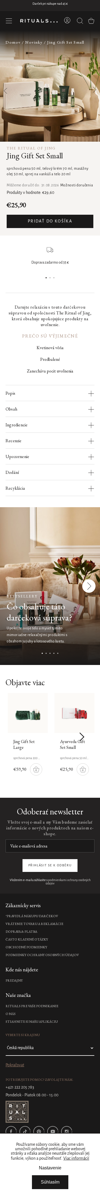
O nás (11, 1014)
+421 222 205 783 (20, 1087)
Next (89, 586)
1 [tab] (46, 277)
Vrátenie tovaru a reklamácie (34, 924)
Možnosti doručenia (76, 185)
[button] (91, 87)
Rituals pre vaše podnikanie (32, 1006)
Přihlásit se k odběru (50, 865)
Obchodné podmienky (26, 947)
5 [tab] (57, 653)
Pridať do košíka (50, 221)
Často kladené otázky (27, 939)
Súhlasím (50, 1182)
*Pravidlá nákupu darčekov (32, 916)
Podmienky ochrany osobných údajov (42, 955)
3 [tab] (53, 277)
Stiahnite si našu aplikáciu (32, 1021)
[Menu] (9, 20)
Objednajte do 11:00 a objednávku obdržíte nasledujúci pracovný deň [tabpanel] (50, 265)
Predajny (14, 980)
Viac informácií (76, 1158)
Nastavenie (50, 1168)
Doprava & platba (21, 931)
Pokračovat (15, 1065)
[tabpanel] (50, 586)
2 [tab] (50, 277)
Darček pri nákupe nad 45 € (50, 4)
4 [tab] (53, 653)
